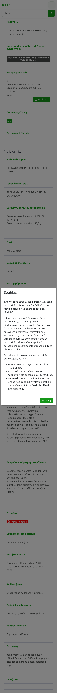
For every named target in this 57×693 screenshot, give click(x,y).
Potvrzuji (46, 400)
